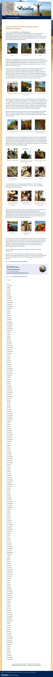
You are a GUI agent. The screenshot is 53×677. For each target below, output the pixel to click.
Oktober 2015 (9, 527)
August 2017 (9, 486)
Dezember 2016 (9, 501)
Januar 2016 (9, 522)
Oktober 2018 (9, 460)
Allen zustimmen (5, 675)
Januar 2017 (9, 499)
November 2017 (16, 276)
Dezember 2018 (9, 456)
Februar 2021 (9, 409)
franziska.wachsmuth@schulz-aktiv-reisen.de (17, 272)
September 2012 (10, 597)
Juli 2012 (8, 601)
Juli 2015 (8, 533)
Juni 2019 (8, 445)
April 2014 (9, 561)
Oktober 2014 (9, 550)
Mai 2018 (8, 469)
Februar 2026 (9, 296)
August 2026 (9, 285)
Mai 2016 (8, 514)
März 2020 (9, 428)
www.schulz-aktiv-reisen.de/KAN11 (19, 261)
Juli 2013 (8, 578)
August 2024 (9, 330)
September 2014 (10, 552)
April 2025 (9, 315)
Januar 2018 (9, 477)
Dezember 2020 (9, 413)
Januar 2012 (9, 612)
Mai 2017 (8, 492)
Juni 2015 (8, 535)
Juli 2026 (8, 287)
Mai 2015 (8, 537)
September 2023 (10, 351)
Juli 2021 (8, 400)
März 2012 (9, 608)
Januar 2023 (9, 366)
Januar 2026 (9, 298)
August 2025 (9, 308)
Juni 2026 (8, 289)
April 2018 (9, 471)
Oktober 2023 (9, 349)
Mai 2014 (8, 559)
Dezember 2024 (9, 323)
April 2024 (9, 338)
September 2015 (10, 529)
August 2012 (9, 599)
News (25, 665)
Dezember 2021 (9, 390)
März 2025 (9, 317)
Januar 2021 (9, 411)
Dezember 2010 (9, 636)
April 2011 (8, 629)
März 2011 (8, 631)
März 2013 (9, 586)
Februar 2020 (9, 430)
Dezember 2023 (9, 345)
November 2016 (10, 503)
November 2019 (10, 435)
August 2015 (9, 531)
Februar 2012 (9, 610)
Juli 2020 (8, 422)
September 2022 (10, 373)
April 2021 (9, 405)
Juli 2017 (8, 488)
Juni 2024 (8, 334)
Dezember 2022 (9, 368)
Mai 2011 (8, 627)
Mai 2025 (8, 313)
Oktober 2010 (9, 640)
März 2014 (9, 563)
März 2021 (9, 407)
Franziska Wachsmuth (25, 32)
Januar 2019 (9, 454)
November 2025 (10, 302)
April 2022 (9, 383)
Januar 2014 (9, 567)
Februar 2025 (9, 319)
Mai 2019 (8, 447)
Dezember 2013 (9, 569)
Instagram (20, 665)
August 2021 (9, 398)
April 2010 (9, 651)
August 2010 (9, 644)
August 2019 (9, 441)
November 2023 (10, 347)
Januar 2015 (9, 544)
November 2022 (10, 370)
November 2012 (10, 593)
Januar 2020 (9, 432)
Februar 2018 (9, 475)
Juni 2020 (8, 424)
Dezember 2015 (9, 524)
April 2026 (9, 293)
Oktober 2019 (9, 437)
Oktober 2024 (9, 326)
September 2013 (10, 574)
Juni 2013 (8, 580)
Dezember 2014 (9, 546)
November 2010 (10, 638)
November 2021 (10, 392)
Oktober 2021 (9, 394)
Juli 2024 (8, 332)
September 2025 (10, 306)
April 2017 (9, 494)
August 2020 (9, 420)
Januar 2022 (9, 388)
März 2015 (9, 541)
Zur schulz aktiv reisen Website (12, 17)
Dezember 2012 (9, 591)
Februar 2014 (9, 565)
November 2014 (10, 548)
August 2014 (9, 554)
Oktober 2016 (9, 505)
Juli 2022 (8, 377)
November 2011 (9, 616)
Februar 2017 (9, 497)
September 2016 (10, 507)
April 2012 (9, 606)
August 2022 (9, 375)
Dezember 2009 (9, 657)
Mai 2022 (8, 381)
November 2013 (10, 571)
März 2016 (9, 518)
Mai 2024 (8, 336)
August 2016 (9, 509)
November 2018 (10, 458)
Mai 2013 (8, 582)
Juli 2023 (8, 355)
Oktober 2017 (9, 482)
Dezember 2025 (9, 300)
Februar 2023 (9, 364)
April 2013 (9, 584)
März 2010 (9, 653)
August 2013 (9, 576)
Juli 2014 (8, 556)
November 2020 (10, 415)
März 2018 (9, 473)
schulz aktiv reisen (23, 276)
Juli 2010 (8, 646)
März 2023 (9, 362)
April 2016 (9, 516)
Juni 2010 (8, 648)
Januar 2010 (9, 655)
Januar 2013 (9, 589)
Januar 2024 (9, 343)
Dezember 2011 (9, 614)
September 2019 (10, 439)
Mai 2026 (8, 291)
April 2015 (9, 539)
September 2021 (10, 396)
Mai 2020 (8, 426)
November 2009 (10, 659)
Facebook (15, 665)
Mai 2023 (8, 358)
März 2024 (9, 340)
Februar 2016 (9, 520)
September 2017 (10, 484)
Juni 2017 (8, 490)
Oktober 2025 (9, 304)
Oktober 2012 (9, 595)
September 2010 (10, 642)
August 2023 (9, 353)
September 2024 (10, 328)
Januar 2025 (9, 321)
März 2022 (9, 385)
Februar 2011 (9, 633)
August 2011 (9, 621)
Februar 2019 (9, 452)
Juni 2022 (8, 379)
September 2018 (10, 462)
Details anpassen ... (14, 675)
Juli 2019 (8, 443)
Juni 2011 (8, 625)
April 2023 (9, 360)
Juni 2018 (8, 467)
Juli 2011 (8, 623)
